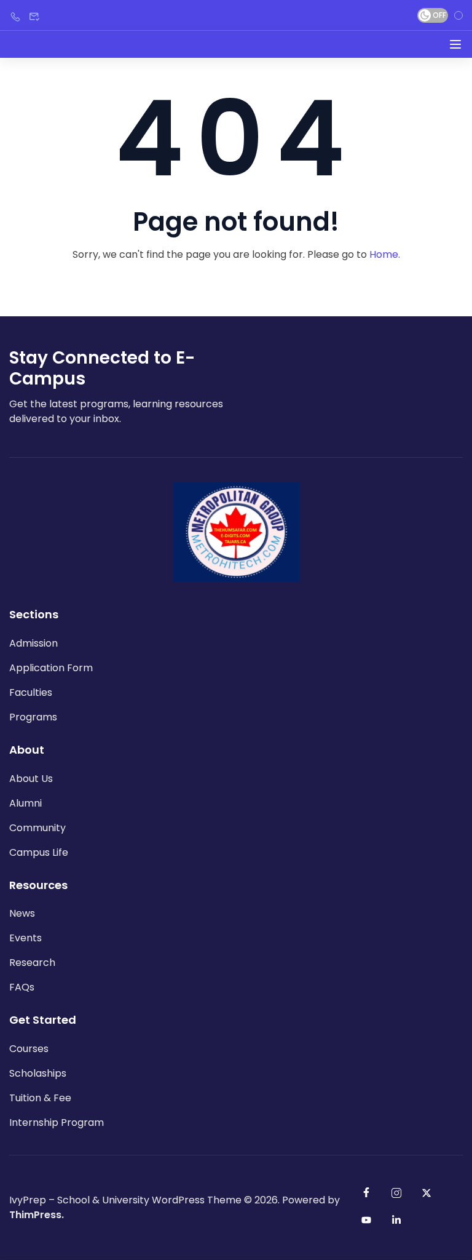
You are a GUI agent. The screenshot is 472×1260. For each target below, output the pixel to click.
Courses (29, 1049)
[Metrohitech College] (236, 531)
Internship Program (56, 1122)
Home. (384, 254)
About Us (31, 779)
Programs (33, 717)
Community (37, 828)
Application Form (51, 668)
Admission (33, 643)
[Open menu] (455, 44)
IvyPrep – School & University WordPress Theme (125, 1200)
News (22, 913)
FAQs (21, 987)
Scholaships (37, 1073)
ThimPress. (36, 1215)
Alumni (25, 803)
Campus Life (38, 852)
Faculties (30, 692)
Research (32, 962)
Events (25, 938)
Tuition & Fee (40, 1098)
